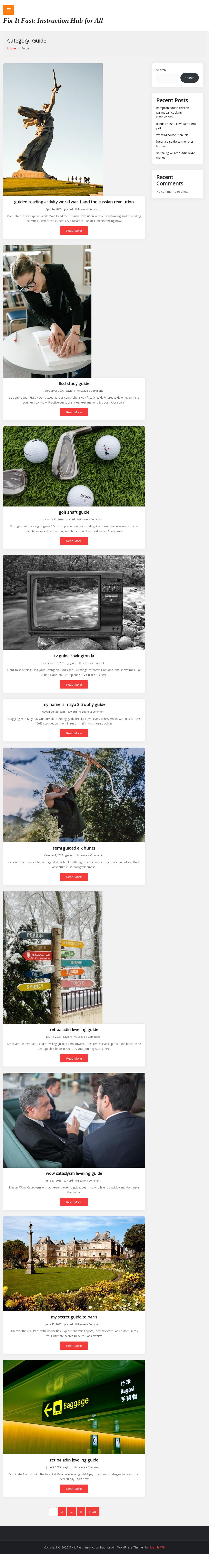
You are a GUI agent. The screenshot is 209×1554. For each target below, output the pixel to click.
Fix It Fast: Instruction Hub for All (53, 20)
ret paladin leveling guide (74, 1029)
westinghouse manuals (172, 135)
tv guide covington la (74, 655)
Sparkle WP (157, 1547)
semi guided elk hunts (74, 848)
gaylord (68, 209)
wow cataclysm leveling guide (74, 1173)
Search (161, 70)
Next (92, 1511)
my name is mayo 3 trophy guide (74, 704)
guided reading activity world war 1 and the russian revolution (74, 202)
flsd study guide (74, 383)
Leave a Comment (89, 209)
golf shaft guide (74, 512)
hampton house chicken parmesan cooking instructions (172, 112)
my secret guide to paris (74, 1317)
